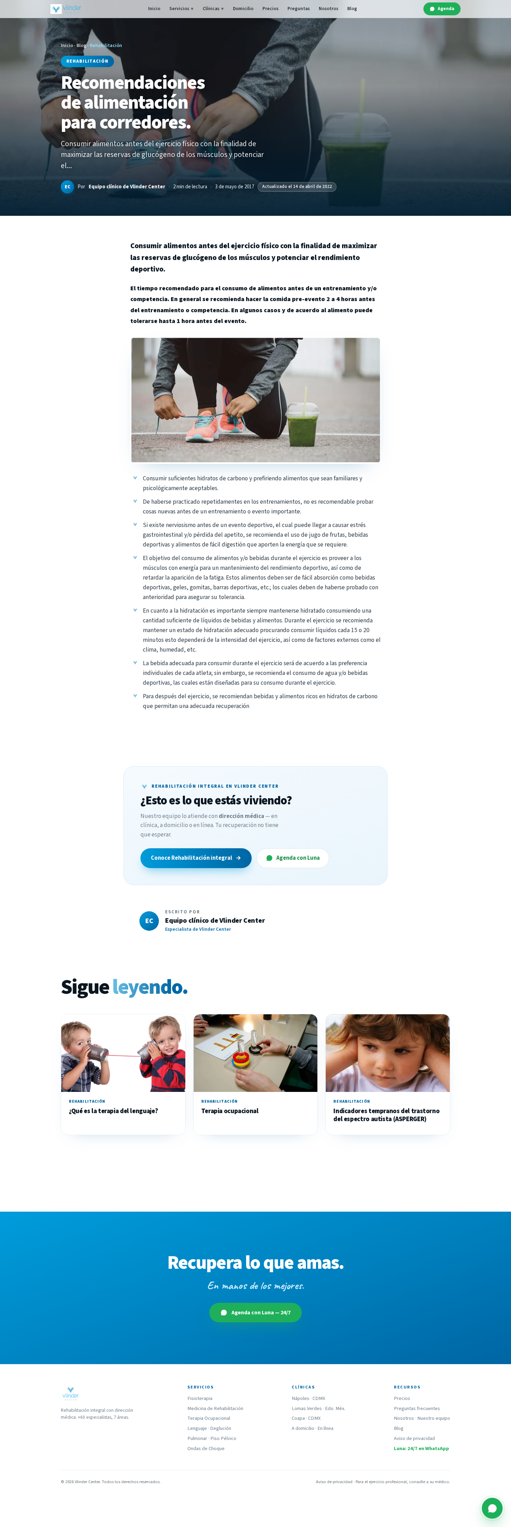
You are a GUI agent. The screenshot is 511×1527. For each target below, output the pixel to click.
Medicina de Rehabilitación (215, 1408)
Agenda (446, 8)
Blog (352, 8)
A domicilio (303, 1428)
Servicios (181, 8)
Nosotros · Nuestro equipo (422, 1418)
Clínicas (213, 8)
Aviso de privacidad (414, 1438)
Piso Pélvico (223, 1438)
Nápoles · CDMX (308, 1398)
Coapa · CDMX (306, 1418)
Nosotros (328, 8)
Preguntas (298, 8)
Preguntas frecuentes (417, 1408)
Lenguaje (197, 1428)
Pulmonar (197, 1438)
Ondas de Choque (206, 1448)
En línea (325, 1428)
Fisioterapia (199, 1398)
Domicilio (243, 8)
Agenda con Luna (298, 858)
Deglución (220, 1428)
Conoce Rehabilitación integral (196, 858)
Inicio (154, 8)
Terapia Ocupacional (208, 1418)
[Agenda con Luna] (492, 1508)
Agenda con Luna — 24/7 (261, 1312)
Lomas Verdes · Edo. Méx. (318, 1408)
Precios (270, 8)
